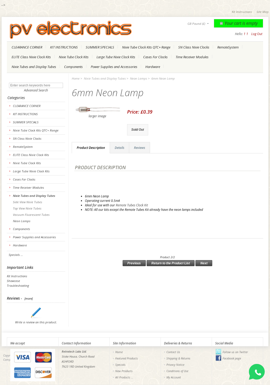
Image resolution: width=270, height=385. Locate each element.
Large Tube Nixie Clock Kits (116, 57)
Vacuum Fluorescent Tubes (31, 215)
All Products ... (124, 377)
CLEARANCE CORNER (27, 47)
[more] (28, 298)
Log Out (256, 34)
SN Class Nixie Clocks (193, 47)
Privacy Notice (175, 365)
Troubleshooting (18, 285)
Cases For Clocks (155, 57)
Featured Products (126, 358)
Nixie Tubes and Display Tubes (34, 66)
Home (76, 78)
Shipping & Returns (178, 358)
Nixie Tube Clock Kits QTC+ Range (146, 47)
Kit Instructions (242, 12)
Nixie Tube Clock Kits (74, 57)
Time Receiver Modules (192, 57)
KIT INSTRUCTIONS (64, 47)
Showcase (13, 281)
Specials (120, 365)
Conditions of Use (177, 371)
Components (73, 66)
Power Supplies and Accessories (114, 66)
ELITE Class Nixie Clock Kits (31, 57)
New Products (124, 371)
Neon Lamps (138, 78)
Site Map (263, 12)
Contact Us (173, 352)
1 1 (246, 34)
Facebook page (232, 358)
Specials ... (16, 255)
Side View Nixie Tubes (27, 202)
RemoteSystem (228, 47)
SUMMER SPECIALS (100, 47)
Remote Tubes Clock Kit (132, 205)
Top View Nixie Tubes (26, 208)
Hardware (152, 66)
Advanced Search (36, 90)
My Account (173, 377)
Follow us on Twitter (235, 352)
